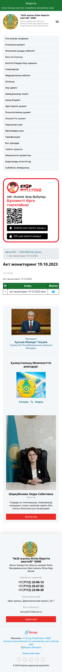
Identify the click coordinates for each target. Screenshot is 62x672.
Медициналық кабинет (17, 75)
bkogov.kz (31, 3)
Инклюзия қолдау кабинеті (20, 50)
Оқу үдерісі (11, 87)
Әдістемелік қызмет (16, 106)
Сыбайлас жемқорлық (17, 167)
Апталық (9, 81)
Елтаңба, (24, 401)
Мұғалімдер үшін (14, 130)
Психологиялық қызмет (18, 112)
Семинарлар (12, 69)
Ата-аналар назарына (16, 38)
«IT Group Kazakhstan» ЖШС (36, 638)
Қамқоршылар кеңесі (16, 93)
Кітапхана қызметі (15, 44)
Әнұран (39, 401)
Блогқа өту (31, 516)
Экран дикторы (31, 653)
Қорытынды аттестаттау (18, 161)
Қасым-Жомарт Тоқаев (31, 342)
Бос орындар (12, 143)
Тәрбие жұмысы (14, 149)
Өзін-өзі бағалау (14, 57)
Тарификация (12, 136)
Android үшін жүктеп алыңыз (29, 228)
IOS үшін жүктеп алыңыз (27, 236)
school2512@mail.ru (31, 611)
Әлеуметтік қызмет (15, 118)
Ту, (32, 401)
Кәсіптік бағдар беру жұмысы (21, 63)
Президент (31, 339)
